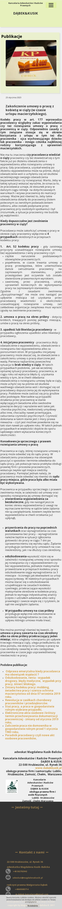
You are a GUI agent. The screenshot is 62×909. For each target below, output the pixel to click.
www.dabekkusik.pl (48, 768)
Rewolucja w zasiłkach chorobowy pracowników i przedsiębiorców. (28, 701)
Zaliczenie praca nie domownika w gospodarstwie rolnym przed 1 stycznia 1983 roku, (31, 729)
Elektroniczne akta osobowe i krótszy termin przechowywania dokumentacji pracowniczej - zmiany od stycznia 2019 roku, (31, 717)
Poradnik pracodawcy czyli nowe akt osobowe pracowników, (30, 736)
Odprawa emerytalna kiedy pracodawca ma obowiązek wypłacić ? (32, 672)
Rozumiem (33, 906)
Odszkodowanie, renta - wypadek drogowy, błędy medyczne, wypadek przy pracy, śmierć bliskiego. (33, 681)
